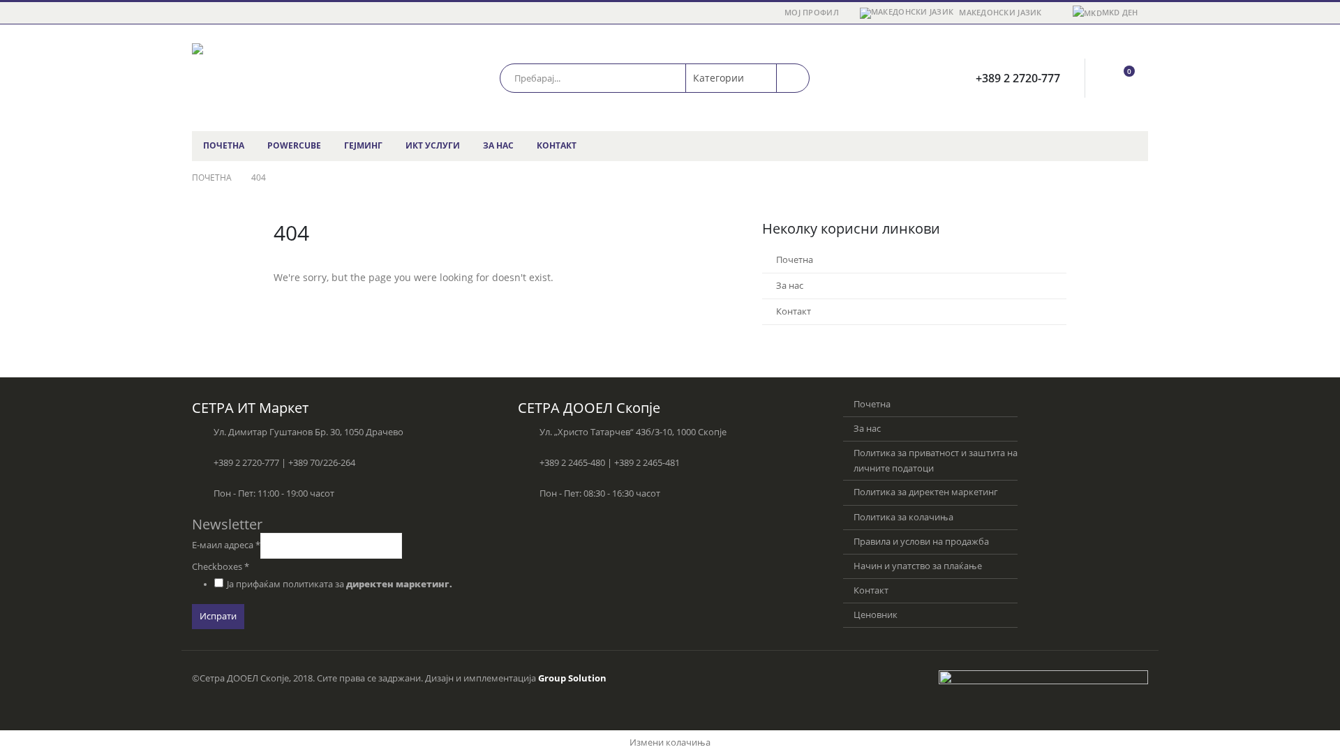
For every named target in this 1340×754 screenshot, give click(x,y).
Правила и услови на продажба (921, 542)
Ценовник (876, 615)
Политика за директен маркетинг (926, 492)
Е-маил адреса (226, 545)
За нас (498, 145)
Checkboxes (220, 567)
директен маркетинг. (399, 584)
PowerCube (294, 145)
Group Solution (572, 678)
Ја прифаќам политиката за (339, 584)
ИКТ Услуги (432, 145)
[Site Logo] (279, 77)
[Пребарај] (793, 78)
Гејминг (363, 145)
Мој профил (811, 12)
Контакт (556, 145)
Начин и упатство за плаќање (918, 566)
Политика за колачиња (903, 517)
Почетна (223, 145)
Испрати (218, 616)
